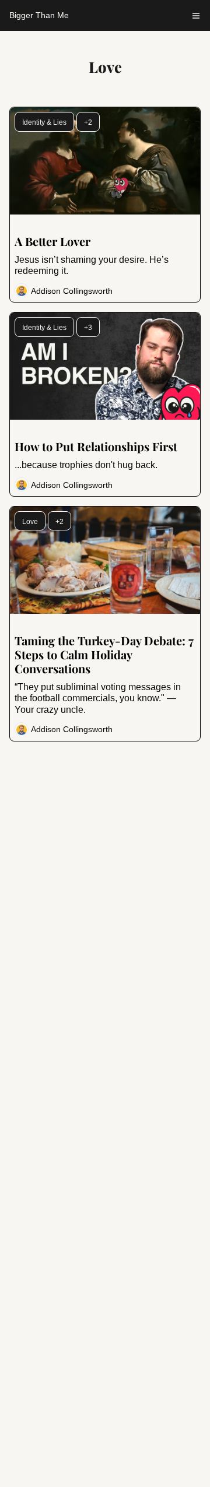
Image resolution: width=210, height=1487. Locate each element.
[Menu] (196, 15)
